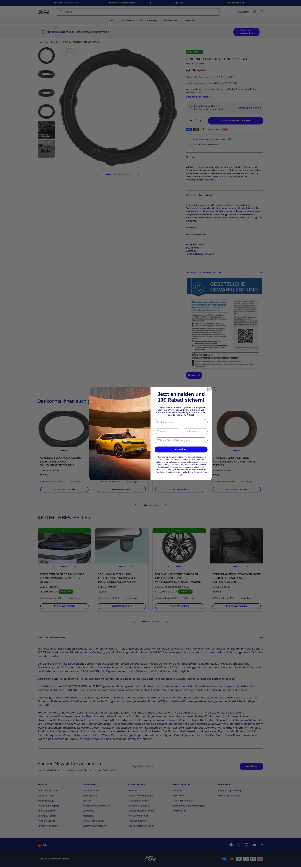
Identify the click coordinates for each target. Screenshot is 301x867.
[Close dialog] (208, 389)
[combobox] (180, 440)
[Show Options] (204, 440)
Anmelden (181, 449)
